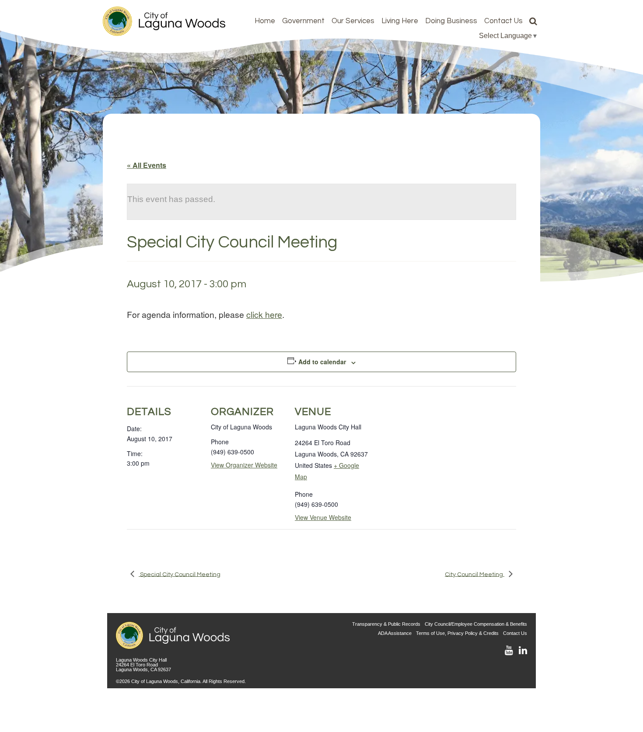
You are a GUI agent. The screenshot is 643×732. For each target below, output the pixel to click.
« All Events (146, 165)
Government (303, 21)
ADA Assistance (395, 633)
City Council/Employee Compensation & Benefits (476, 624)
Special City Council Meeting (179, 574)
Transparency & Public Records (386, 624)
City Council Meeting (474, 574)
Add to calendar (322, 361)
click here (264, 314)
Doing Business (451, 21)
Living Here (399, 21)
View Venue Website (323, 517)
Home (265, 21)
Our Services (353, 21)
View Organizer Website (244, 464)
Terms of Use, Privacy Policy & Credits (457, 633)
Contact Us (503, 21)
